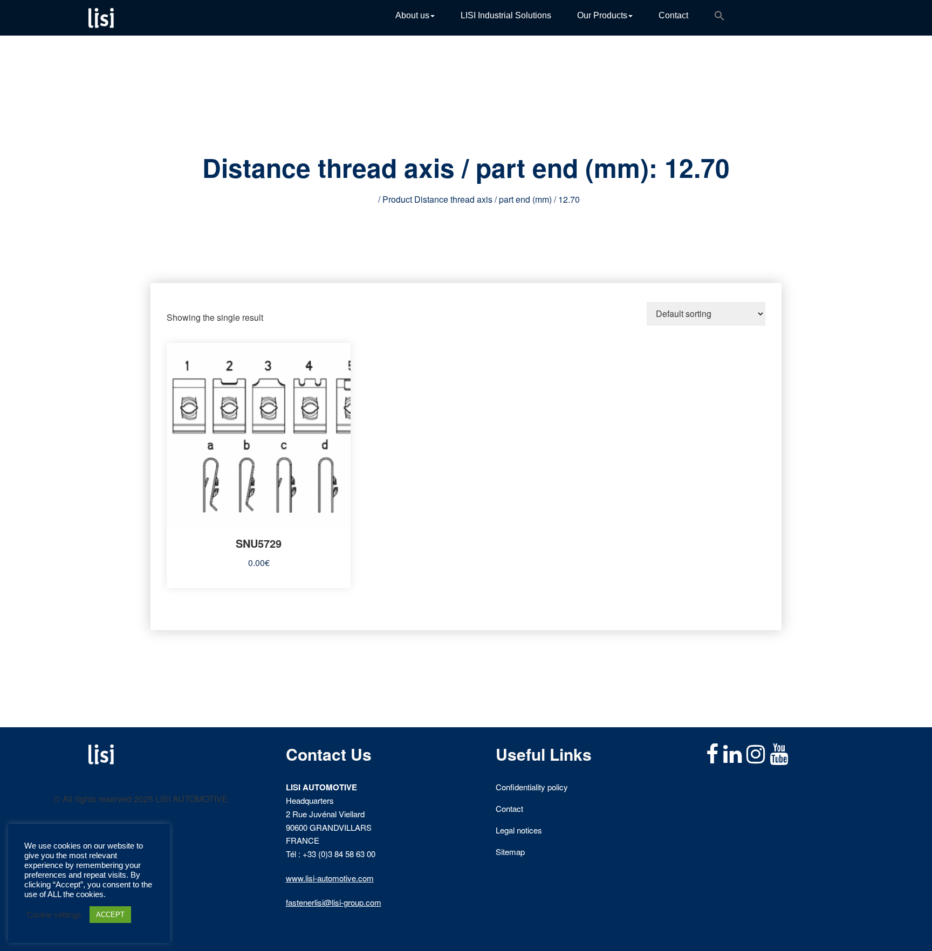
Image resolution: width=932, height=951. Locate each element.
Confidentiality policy (532, 786)
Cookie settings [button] (54, 915)
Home (364, 199)
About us (412, 15)
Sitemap (510, 851)
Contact (673, 15)
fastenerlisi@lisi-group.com (333, 902)
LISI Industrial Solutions (506, 15)
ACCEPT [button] (110, 915)
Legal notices (519, 830)
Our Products (602, 15)
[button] (719, 17)
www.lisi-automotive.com (330, 878)
